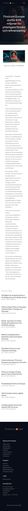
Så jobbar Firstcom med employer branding (10, 349)
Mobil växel (6, 444)
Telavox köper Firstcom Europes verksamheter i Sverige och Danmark (13, 309)
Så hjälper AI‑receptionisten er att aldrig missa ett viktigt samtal (13, 296)
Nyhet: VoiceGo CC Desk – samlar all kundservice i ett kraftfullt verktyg (11, 323)
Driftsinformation (8, 471)
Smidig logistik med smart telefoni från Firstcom (11, 406)
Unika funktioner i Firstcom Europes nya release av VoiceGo (13, 361)
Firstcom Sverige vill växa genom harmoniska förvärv (11, 373)
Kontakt (5, 463)
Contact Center (7, 452)
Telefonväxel (6, 446)
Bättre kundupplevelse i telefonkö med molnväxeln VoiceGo (11, 337)
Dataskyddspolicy (8, 469)
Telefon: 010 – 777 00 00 (10, 495)
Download (6, 465)
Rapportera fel (7, 467)
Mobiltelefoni (7, 448)
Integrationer (7, 454)
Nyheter (20, 65)
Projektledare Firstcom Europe (13, 384)
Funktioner (6, 456)
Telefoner (5, 450)
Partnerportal (7, 479)
